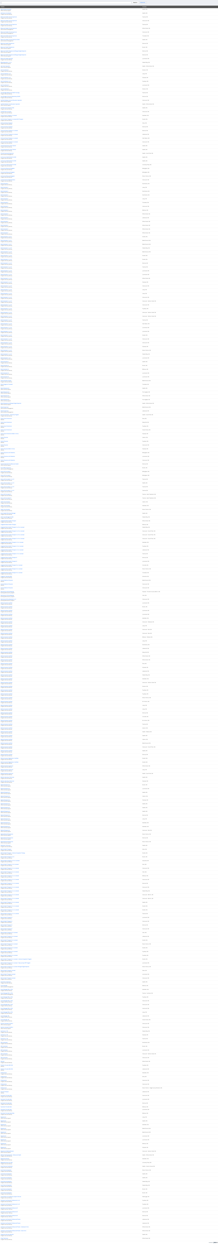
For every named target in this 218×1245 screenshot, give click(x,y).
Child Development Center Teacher (8, 145)
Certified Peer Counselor (6, 111)
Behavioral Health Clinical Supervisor (9, 17)
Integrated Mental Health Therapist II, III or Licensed (12, 542)
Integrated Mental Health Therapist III (9, 557)
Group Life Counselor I (6, 471)
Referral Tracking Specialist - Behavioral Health (11, 1155)
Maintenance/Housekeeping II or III (8, 599)
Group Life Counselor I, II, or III (7, 479)
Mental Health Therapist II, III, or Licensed (10, 868)
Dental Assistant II (5, 361)
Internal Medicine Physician (7, 580)
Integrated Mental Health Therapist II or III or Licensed (12, 527)
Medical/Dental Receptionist (7, 834)
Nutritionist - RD (4, 1031)
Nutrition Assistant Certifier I (7, 1023)
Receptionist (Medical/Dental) (7, 1151)
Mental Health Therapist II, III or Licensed (10, 864)
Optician (2, 1061)
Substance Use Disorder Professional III (9, 1208)
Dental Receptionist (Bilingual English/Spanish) (11, 403)
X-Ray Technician (4, 1238)
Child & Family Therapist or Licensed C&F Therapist (12, 119)
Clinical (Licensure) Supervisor (7, 153)
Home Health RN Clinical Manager (8, 513)
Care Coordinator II (5, 85)
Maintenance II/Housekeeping (7, 591)
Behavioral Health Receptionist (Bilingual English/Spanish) (13, 51)
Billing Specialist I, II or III (6, 62)
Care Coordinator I (5, 70)
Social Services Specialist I (6, 1173)
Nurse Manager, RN (5, 1016)
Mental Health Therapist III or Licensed (9, 932)
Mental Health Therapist (6, 849)
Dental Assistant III (5, 365)
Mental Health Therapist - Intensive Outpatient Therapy (13, 853)
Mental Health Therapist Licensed (8, 970)
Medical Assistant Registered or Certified (9, 758)
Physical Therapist (5, 1091)
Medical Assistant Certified (6, 603)
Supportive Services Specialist (7, 1234)
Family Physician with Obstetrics (8, 452)
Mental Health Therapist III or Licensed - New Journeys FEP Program (15, 963)
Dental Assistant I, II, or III (6, 248)
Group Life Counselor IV (6, 494)
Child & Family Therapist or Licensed (9, 115)
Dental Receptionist (5, 388)
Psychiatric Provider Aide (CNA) (7, 1113)
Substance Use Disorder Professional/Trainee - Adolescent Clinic (15, 1226)
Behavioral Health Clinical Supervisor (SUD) (10, 39)
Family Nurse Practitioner (6, 418)
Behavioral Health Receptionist (7, 43)
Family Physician (4, 437)
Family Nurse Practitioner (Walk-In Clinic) (9, 433)
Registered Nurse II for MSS (7, 1162)
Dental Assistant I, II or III (6, 236)
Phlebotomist (4, 1072)
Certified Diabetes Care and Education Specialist (11, 100)
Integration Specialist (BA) (6, 576)
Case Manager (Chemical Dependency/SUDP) (10, 96)
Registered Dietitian (5, 1158)
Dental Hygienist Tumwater (7, 384)
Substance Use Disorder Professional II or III (10, 1200)
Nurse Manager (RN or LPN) (7, 989)
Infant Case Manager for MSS (7, 517)
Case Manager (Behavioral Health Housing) (10, 92)
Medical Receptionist (5, 784)
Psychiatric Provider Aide (6, 1095)
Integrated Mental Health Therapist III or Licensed (11, 565)
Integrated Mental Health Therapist (8, 520)
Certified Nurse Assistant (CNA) (7, 107)
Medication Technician (6, 845)
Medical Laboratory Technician (7, 777)
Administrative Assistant (6, 9)
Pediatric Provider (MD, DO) (7, 1065)
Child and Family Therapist (6, 123)
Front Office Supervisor (6, 467)
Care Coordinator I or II (6, 73)
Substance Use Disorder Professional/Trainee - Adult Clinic (13, 1230)
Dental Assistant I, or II (5, 358)
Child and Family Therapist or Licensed (9, 130)
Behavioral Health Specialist (7, 58)
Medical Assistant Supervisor (7, 766)
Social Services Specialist (6, 1170)
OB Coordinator (4, 1042)
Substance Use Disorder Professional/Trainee (10, 1219)
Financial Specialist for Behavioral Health (10, 464)
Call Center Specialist (5, 66)
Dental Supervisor (5, 407)
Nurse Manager (4, 985)
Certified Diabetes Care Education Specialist (10, 104)
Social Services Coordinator (7, 1166)
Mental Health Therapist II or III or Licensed (10, 860)
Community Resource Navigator (8, 168)
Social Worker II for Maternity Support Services (11, 1196)
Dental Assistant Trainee (6, 380)
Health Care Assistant (5, 501)
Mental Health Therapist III (6, 917)
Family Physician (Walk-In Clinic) (8, 448)
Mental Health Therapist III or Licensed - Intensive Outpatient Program (16, 959)
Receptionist (3, 1117)
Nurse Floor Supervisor (6, 981)
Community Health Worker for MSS (8, 157)
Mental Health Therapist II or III (7, 856)
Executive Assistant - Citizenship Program (10, 414)
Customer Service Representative (8, 179)
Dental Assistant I (4, 183)
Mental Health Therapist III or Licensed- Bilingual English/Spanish (15, 966)
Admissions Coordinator (6, 13)
